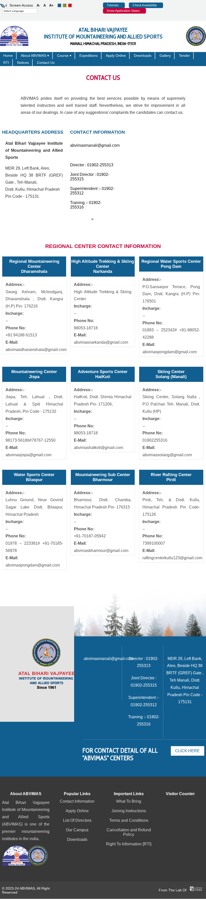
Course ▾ (64, 56)
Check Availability (145, 5)
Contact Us (46, 63)
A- (38, 5)
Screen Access (21, 5)
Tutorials (113, 5)
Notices (23, 63)
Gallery (165, 56)
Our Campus (77, 830)
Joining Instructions (129, 811)
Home (8, 56)
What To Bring (128, 801)
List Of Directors (77, 820)
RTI (6, 63)
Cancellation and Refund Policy (129, 832)
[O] (59, 5)
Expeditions (88, 56)
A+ (51, 5)
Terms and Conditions (128, 820)
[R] (70, 5)
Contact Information (77, 801)
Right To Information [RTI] (128, 844)
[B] (65, 5)
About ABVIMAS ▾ (35, 56)
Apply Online (116, 56)
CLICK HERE (187, 751)
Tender (184, 56)
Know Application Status (123, 11)
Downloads (142, 56)
